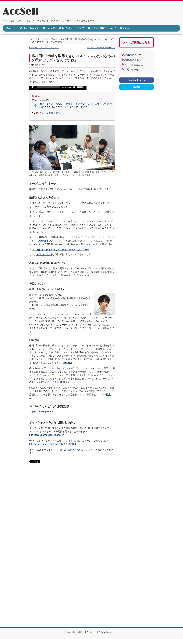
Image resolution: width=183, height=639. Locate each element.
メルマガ (50, 28)
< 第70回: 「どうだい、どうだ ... (44, 48)
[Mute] (74, 87)
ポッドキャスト (31, 28)
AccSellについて (132, 55)
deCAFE (79, 228)
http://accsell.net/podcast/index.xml (46, 435)
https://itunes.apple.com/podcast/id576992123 (52, 444)
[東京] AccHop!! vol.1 (42, 411)
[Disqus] (72, 509)
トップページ (37, 39)
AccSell (21, 11)
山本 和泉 (63, 382)
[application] (57, 88)
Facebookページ (136, 80)
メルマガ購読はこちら (136, 42)
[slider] (81, 86)
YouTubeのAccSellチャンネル (77, 450)
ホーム (12, 28)
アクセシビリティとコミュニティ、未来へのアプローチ (60, 249)
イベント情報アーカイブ (103, 28)
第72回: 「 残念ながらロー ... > (101, 48)
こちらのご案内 (58, 275)
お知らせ (127, 28)
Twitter (136, 87)
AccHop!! (43, 241)
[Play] (33, 87)
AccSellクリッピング (73, 28)
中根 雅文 (67, 362)
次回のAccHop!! (44, 254)
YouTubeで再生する (49, 113)
